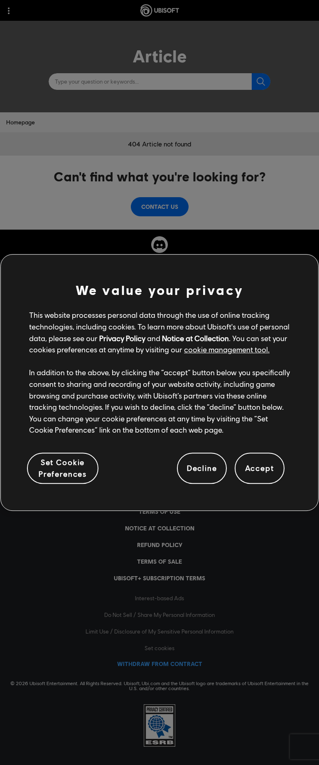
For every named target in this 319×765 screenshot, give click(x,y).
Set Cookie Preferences (63, 468)
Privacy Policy (122, 338)
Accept (259, 468)
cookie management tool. (227, 349)
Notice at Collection (195, 338)
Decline (202, 468)
